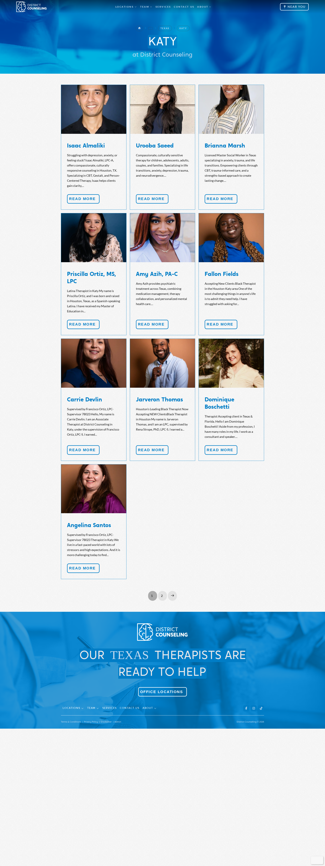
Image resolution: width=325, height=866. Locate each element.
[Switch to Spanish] (319, 860)
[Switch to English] (314, 860)
